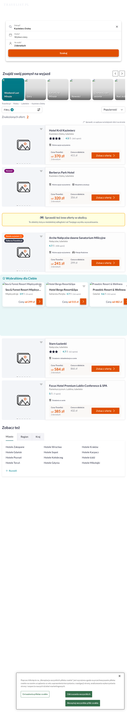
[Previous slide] (5, 144)
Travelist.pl (6, 103)
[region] (23, 145)
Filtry (8, 109)
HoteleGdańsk (14, 452)
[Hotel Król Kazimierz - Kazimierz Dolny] (23, 145)
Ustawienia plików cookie (35, 694)
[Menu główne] (122, 4)
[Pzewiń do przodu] (115, 73)
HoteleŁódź (88, 457)
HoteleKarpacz (90, 452)
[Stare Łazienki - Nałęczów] (23, 358)
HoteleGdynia (51, 462)
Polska (16, 103)
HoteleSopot (51, 452)
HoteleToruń (13, 462)
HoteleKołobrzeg (53, 457)
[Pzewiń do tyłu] (122, 73)
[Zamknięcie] (119, 676)
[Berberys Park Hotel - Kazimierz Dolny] (23, 187)
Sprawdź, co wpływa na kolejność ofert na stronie (105, 122)
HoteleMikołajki (91, 462)
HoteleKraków (90, 447)
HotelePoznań (14, 457)
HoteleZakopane (15, 447)
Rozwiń (13, 470)
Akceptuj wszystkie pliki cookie (82, 703)
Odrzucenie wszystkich (78, 694)
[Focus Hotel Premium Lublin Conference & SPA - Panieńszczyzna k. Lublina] (23, 400)
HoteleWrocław (53, 447)
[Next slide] (41, 144)
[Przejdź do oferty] (39, 301)
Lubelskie (25, 103)
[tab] (17, 162)
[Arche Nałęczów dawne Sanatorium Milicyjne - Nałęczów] (23, 252)
